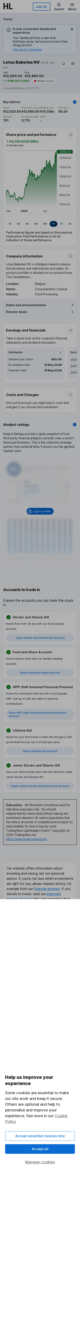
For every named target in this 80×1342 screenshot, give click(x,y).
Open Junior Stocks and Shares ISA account (40, 786)
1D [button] (10, 223)
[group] (40, 224)
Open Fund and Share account (40, 672)
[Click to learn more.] (75, 102)
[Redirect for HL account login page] (40, 511)
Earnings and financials (26, 330)
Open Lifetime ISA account (40, 751)
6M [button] (45, 223)
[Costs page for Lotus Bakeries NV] (40, 400)
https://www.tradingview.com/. (26, 839)
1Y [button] (53, 223)
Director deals (16, 312)
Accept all (40, 1149)
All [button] (69, 223)
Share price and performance (31, 134)
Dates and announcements (26, 305)
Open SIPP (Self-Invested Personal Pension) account (37, 714)
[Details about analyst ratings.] (75, 424)
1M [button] (27, 223)
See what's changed (27, 49)
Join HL (42, 6)
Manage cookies (40, 1162)
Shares (8, 19)
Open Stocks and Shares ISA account (40, 637)
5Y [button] (61, 223)
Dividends (16, 352)
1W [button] (18, 223)
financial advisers (47, 889)
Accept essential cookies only (40, 1136)
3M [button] (36, 223)
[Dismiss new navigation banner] (72, 29)
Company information (24, 256)
